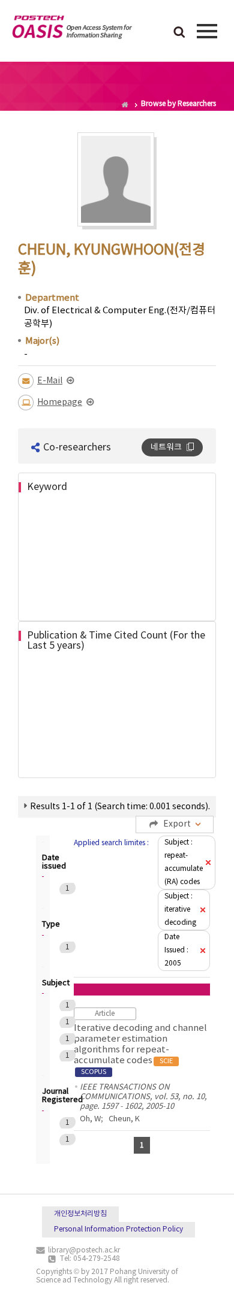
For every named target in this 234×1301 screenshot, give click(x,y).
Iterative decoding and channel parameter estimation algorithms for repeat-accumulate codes (140, 1049)
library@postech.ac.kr (84, 1250)
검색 (179, 33)
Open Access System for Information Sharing (72, 29)
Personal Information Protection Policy (118, 1229)
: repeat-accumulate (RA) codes (183, 862)
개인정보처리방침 (80, 1214)
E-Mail (49, 381)
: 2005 (176, 950)
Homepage (59, 402)
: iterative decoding (180, 909)
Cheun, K (124, 1119)
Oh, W (90, 1119)
